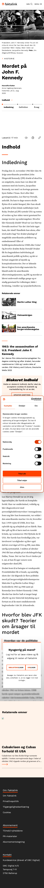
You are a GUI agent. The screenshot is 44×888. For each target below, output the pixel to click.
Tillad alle (22, 474)
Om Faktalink (9, 795)
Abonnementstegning (14, 842)
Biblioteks (13, 667)
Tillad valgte (22, 480)
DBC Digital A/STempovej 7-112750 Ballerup (11, 869)
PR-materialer (10, 836)
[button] (29, 4)
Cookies (7, 812)
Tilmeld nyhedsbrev (13, 830)
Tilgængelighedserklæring (16, 807)
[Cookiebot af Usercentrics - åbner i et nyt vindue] (31, 399)
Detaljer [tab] (22, 406)
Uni (29, 667)
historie (9, 59)
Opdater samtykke (22, 395)
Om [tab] (36, 406)
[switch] (38, 449)
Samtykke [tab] (8, 406)
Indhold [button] (6, 100)
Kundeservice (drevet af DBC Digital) (21, 860)
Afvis (22, 487)
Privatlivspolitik (11, 801)
